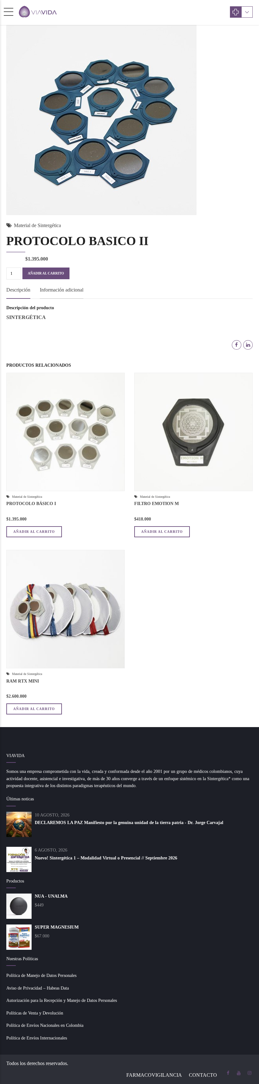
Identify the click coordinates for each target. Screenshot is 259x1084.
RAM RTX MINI (22, 681)
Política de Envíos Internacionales (36, 1038)
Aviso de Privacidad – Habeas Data (37, 988)
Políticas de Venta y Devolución (34, 1013)
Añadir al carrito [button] (34, 531)
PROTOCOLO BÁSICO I (31, 503)
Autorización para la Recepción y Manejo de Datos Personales (61, 1000)
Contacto (203, 1075)
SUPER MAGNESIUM (57, 927)
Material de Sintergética (37, 225)
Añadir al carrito (46, 273)
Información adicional (61, 289)
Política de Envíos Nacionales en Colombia (44, 1025)
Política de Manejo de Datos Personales (41, 975)
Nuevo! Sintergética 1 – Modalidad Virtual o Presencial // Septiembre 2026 (106, 858)
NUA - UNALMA (51, 896)
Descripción (18, 289)
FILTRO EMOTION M (156, 503)
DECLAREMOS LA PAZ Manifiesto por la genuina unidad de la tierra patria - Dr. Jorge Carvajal (129, 822)
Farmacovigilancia (154, 1075)
